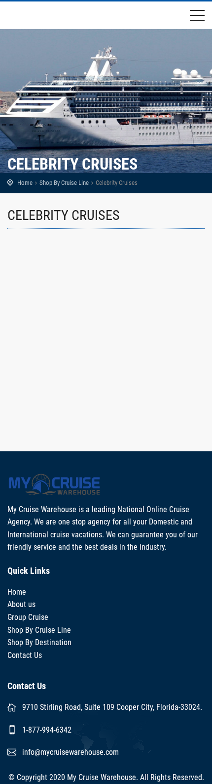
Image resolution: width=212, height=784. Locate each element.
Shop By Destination (39, 642)
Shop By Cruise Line (64, 182)
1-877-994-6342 (46, 730)
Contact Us (24, 655)
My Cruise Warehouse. (102, 777)
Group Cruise (27, 617)
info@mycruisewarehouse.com (70, 752)
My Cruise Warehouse (41, 15)
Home (25, 182)
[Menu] (197, 17)
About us (21, 604)
